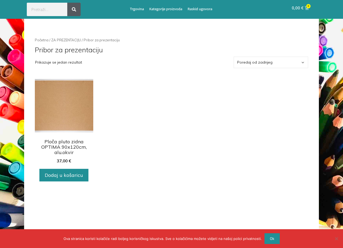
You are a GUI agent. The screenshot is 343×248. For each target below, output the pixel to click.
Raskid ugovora (200, 8)
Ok (272, 238)
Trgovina (137, 8)
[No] (336, 238)
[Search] (74, 9)
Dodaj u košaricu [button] (64, 175)
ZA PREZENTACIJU (66, 40)
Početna (42, 40)
